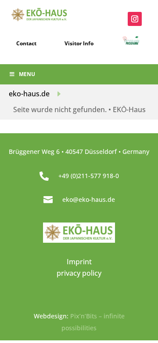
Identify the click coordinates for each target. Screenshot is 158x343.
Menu (27, 74)
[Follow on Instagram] (135, 19)
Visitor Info (79, 43)
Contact (26, 43)
